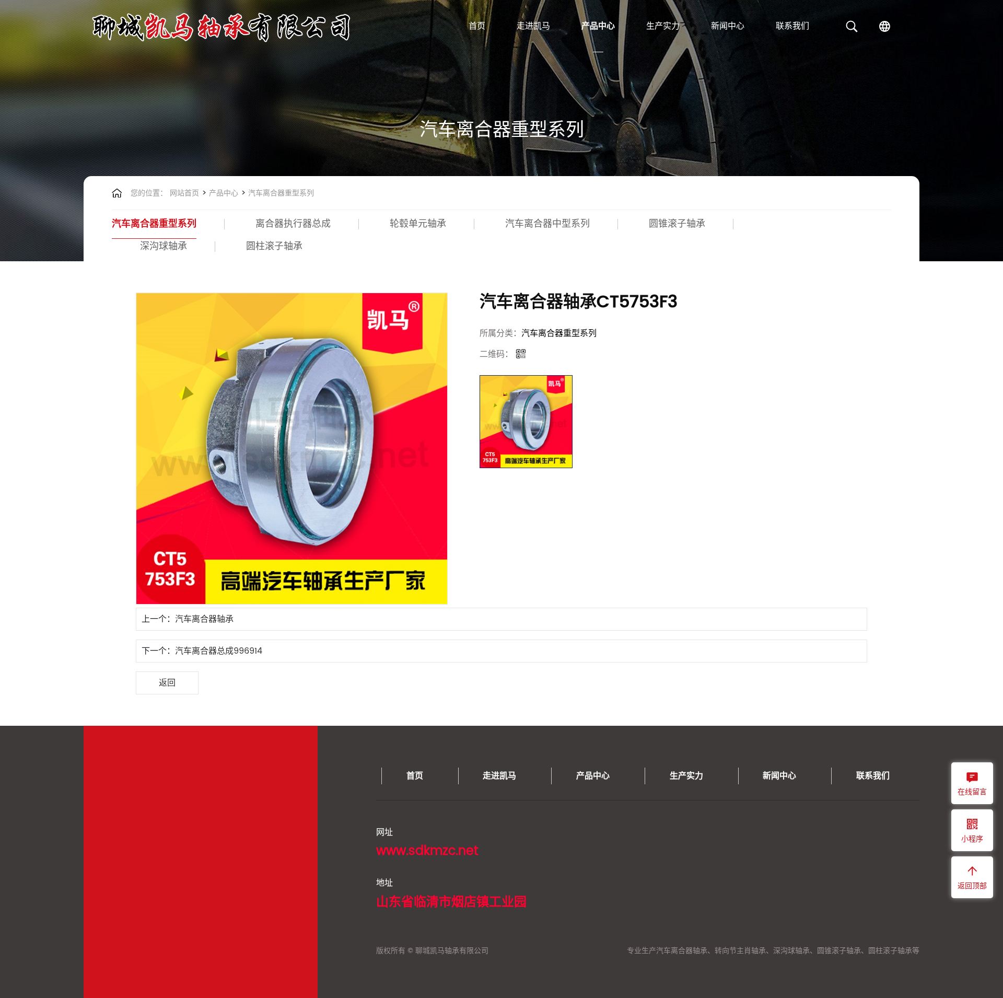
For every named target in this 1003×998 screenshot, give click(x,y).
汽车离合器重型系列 (280, 193)
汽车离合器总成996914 (218, 651)
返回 (167, 683)
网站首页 (184, 193)
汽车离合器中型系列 (547, 223)
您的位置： (149, 193)
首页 (477, 26)
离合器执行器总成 (293, 223)
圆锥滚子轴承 (677, 223)
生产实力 (663, 26)
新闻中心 (727, 26)
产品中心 (598, 26)
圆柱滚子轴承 (274, 246)
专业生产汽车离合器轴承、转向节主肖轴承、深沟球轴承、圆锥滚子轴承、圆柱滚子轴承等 (773, 951)
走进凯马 (533, 26)
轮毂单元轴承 (418, 223)
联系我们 (792, 26)
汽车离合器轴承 (204, 619)
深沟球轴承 (163, 246)
